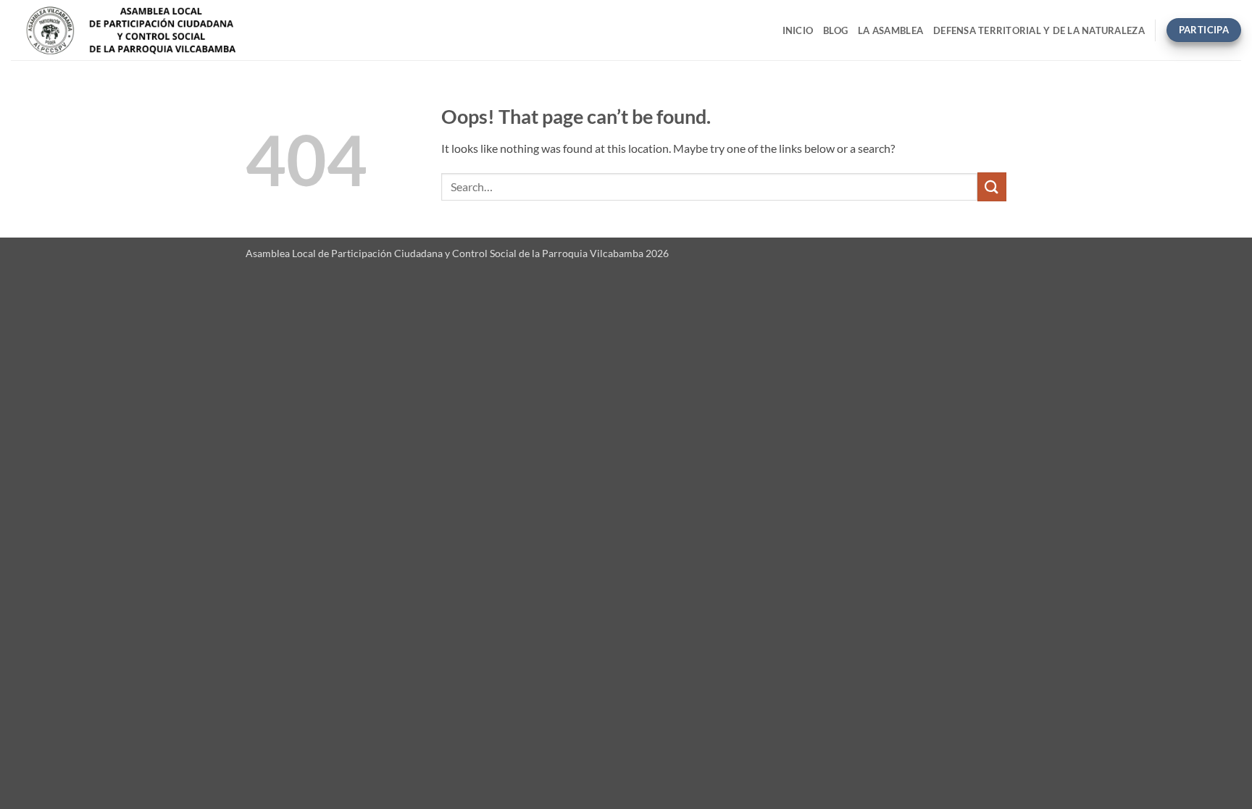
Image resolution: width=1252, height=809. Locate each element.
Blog (835, 30)
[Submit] (991, 186)
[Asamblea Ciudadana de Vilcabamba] (172, 30)
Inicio (798, 30)
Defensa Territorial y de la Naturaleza (1039, 30)
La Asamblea (890, 30)
